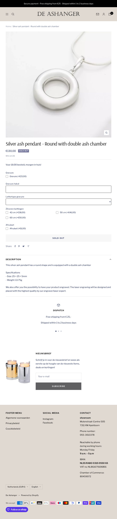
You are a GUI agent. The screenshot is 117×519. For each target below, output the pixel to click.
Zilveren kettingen (15, 209)
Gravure (10, 172)
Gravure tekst (12, 184)
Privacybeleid (12, 423)
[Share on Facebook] (15, 246)
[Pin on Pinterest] (19, 246)
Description (13, 259)
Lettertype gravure (15, 196)
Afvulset (10, 225)
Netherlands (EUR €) (16, 487)
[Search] (13, 14)
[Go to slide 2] (58, 331)
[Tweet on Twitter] (23, 246)
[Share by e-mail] (28, 246)
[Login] (103, 14)
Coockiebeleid (13, 428)
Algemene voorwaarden (18, 418)
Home (8, 26)
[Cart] (109, 14)
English (35, 487)
